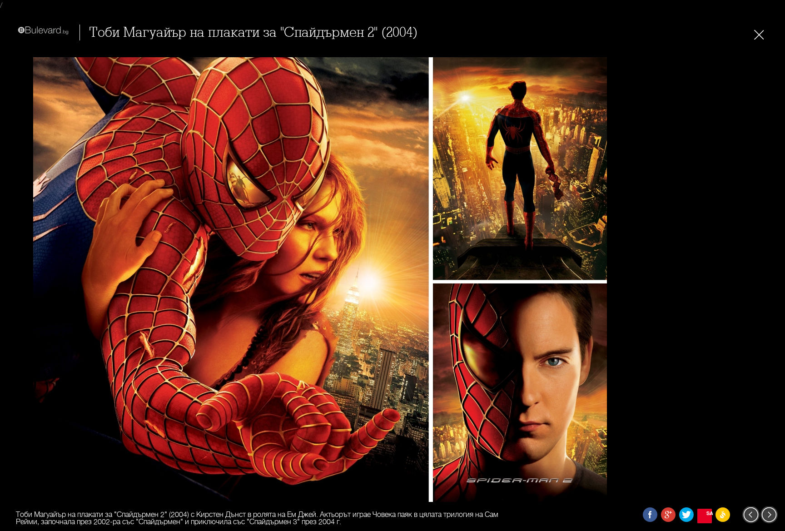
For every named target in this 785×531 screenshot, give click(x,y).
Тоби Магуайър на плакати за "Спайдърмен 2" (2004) (253, 32)
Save (709, 513)
